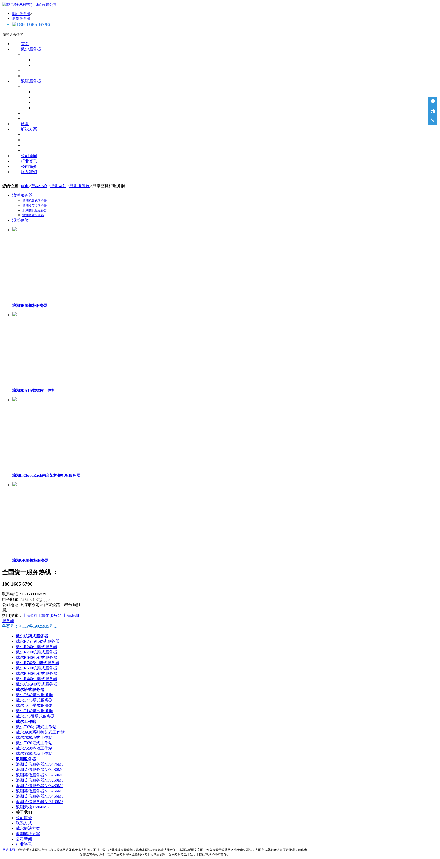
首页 (25, 43)
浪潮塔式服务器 (55, 108)
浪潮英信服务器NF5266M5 (39, 791)
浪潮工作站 (41, 113)
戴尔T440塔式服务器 (34, 700)
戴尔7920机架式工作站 (36, 727)
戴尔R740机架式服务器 (36, 652)
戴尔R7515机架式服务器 (37, 641)
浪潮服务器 (31, 81)
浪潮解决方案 (28, 834)
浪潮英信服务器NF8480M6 (39, 769)
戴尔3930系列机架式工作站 (40, 732)
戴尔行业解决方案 (47, 145)
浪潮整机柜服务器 (57, 102)
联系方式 (24, 823)
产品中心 (39, 186)
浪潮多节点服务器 (57, 97)
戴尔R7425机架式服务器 (37, 663)
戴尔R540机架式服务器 (36, 668)
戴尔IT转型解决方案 (49, 134)
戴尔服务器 (31, 49)
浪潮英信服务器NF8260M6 (39, 775)
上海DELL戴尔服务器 (42, 615)
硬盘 (25, 124)
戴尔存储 (39, 76)
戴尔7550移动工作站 (34, 748)
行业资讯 (29, 161)
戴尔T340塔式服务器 (34, 705)
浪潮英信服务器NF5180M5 (39, 801)
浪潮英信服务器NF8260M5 (39, 780)
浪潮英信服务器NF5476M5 (39, 764)
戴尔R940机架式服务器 (36, 673)
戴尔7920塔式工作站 (34, 743)
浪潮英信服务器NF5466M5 (39, 796)
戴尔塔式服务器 (55, 65)
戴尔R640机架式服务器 (36, 657)
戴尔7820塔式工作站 (34, 737)
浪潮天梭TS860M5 (32, 807)
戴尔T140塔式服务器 (34, 711)
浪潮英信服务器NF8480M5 (39, 785)
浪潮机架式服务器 (57, 92)
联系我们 (29, 172)
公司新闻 (29, 156)
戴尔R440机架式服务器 (36, 679)
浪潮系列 (58, 186)
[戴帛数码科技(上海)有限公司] (30, 4)
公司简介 (29, 166)
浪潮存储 (39, 118)
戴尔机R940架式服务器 (36, 684)
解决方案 (29, 129)
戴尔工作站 (41, 70)
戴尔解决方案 (28, 828)
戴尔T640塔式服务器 (34, 695)
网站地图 (9, 850)
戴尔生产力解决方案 (49, 140)
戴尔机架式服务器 (57, 59)
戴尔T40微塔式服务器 (35, 716)
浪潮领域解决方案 (47, 150)
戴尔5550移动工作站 (34, 753)
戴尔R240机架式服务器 (36, 647)
